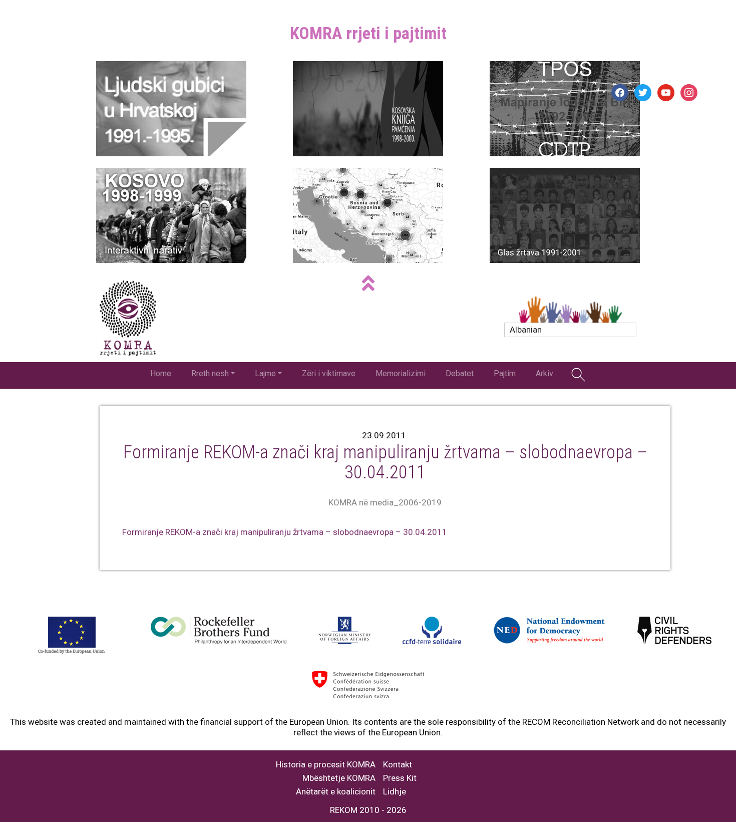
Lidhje (394, 791)
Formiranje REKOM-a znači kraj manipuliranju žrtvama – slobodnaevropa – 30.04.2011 (284, 532)
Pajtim (505, 373)
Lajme (265, 373)
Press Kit (400, 778)
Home (160, 373)
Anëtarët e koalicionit (336, 791)
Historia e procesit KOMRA (326, 764)
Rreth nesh (210, 373)
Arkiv (544, 373)
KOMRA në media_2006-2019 (385, 502)
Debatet (460, 373)
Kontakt (397, 764)
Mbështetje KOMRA (339, 778)
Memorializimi (401, 373)
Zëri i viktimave (328, 373)
